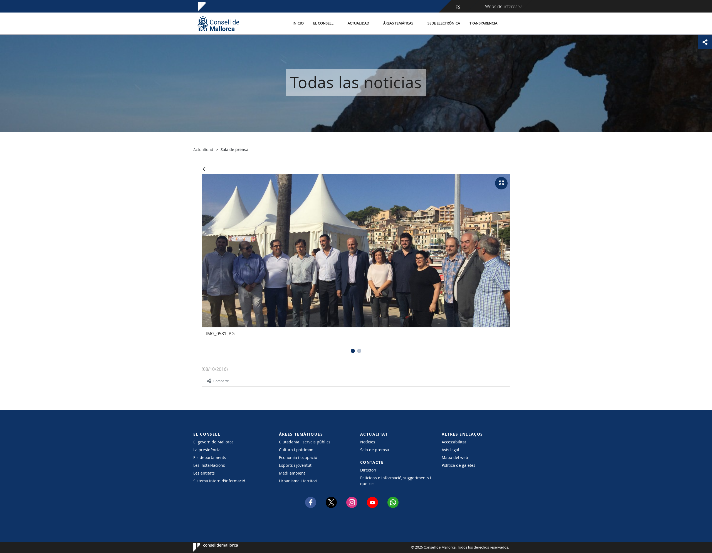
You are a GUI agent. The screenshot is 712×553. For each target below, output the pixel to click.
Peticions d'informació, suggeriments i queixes (395, 480)
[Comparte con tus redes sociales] (705, 42)
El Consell (323, 23)
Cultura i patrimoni (297, 449)
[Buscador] (508, 24)
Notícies (367, 442)
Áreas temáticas (398, 23)
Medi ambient (292, 473)
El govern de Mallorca (213, 442)
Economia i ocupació (298, 457)
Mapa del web (455, 457)
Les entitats (204, 473)
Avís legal (450, 449)
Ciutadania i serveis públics (304, 442)
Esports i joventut (295, 465)
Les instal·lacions (209, 465)
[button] (353, 351)
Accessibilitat (454, 442)
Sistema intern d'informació (219, 480)
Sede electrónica (443, 23)
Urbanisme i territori (298, 480)
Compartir (221, 381)
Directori (368, 470)
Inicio (298, 23)
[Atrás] (204, 169)
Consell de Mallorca (210, 547)
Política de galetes (458, 465)
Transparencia (483, 23)
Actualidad (358, 23)
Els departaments (209, 457)
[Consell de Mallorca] (218, 23)
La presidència (207, 449)
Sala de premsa (374, 449)
